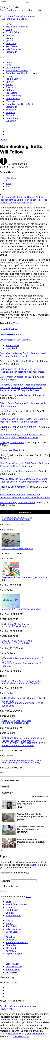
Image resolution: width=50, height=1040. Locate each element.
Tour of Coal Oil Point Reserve (17, 548)
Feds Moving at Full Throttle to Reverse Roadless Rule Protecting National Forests (22, 370)
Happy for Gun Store (9, 329)
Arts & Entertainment (17, 26)
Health (4, 486)
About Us (10, 112)
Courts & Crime (8, 426)
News (8, 23)
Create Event (12, 118)
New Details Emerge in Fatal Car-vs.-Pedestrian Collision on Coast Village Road (25, 464)
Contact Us (12, 115)
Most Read (11, 348)
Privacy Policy (7, 1008)
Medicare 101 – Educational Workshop (21, 609)
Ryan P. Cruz (24, 411)
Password (5, 880)
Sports (9, 40)
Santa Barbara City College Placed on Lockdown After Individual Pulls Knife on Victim (25, 496)
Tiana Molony (17, 442)
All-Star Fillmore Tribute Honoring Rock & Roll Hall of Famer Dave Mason (23, 744)
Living (9, 29)
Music (3, 442)
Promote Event (13, 915)
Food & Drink (12, 32)
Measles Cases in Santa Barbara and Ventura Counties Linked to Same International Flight (23, 480)
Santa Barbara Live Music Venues (23, 73)
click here (13, 1033)
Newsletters (27, 10)
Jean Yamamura (19, 486)
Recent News (12, 345)
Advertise (11, 109)
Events (9, 37)
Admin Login (12, 972)
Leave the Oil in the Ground (12, 334)
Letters (3, 139)
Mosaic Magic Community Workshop (21, 683)
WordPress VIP (21, 1036)
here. (28, 896)
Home (9, 62)
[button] (25, 804)
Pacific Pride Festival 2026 (16, 519)
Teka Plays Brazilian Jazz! (15, 722)
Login (40, 10)
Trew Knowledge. (36, 1033)
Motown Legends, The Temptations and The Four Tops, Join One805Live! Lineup (23, 436)
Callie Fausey (24, 376)
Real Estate (11, 46)
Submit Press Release (17, 942)
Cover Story (12, 931)
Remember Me (11, 886)
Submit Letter (13, 969)
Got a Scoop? (19, 18)
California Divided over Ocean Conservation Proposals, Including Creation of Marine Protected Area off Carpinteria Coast (23, 387)
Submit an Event (8, 10)
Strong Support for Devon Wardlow (15, 340)
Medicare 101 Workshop (14, 626)
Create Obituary (14, 966)
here (33, 864)
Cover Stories (13, 98)
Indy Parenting (13, 49)
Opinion (10, 35)
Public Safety (7, 411)
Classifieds (11, 51)
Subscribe (6, 18)
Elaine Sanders (28, 426)
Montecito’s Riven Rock (12, 450)
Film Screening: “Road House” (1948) (21, 762)
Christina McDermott (27, 361)
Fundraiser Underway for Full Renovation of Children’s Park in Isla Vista (23, 354)
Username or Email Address (14, 872)
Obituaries (11, 43)
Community (6, 361)
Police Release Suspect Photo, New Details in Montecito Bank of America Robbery (24, 420)
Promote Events (14, 953)
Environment (7, 376)
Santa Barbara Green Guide (20, 104)
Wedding (10, 101)
